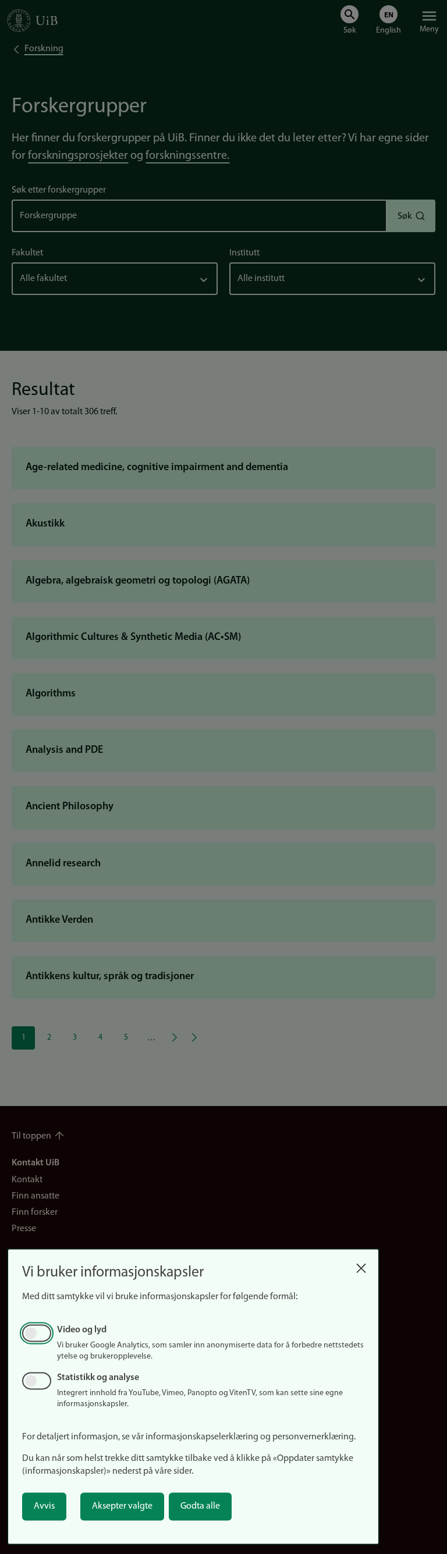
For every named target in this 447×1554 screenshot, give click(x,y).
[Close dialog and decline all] (361, 1265)
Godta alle (200, 1506)
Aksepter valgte (122, 1506)
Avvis (44, 1506)
